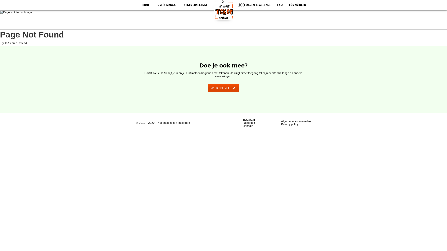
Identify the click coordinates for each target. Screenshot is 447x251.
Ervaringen (297, 5)
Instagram (249, 119)
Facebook (249, 122)
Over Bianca (166, 5)
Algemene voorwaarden (296, 121)
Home (145, 5)
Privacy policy (289, 124)
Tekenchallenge (195, 5)
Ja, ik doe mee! (220, 88)
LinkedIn (248, 125)
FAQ (280, 5)
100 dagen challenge (254, 5)
